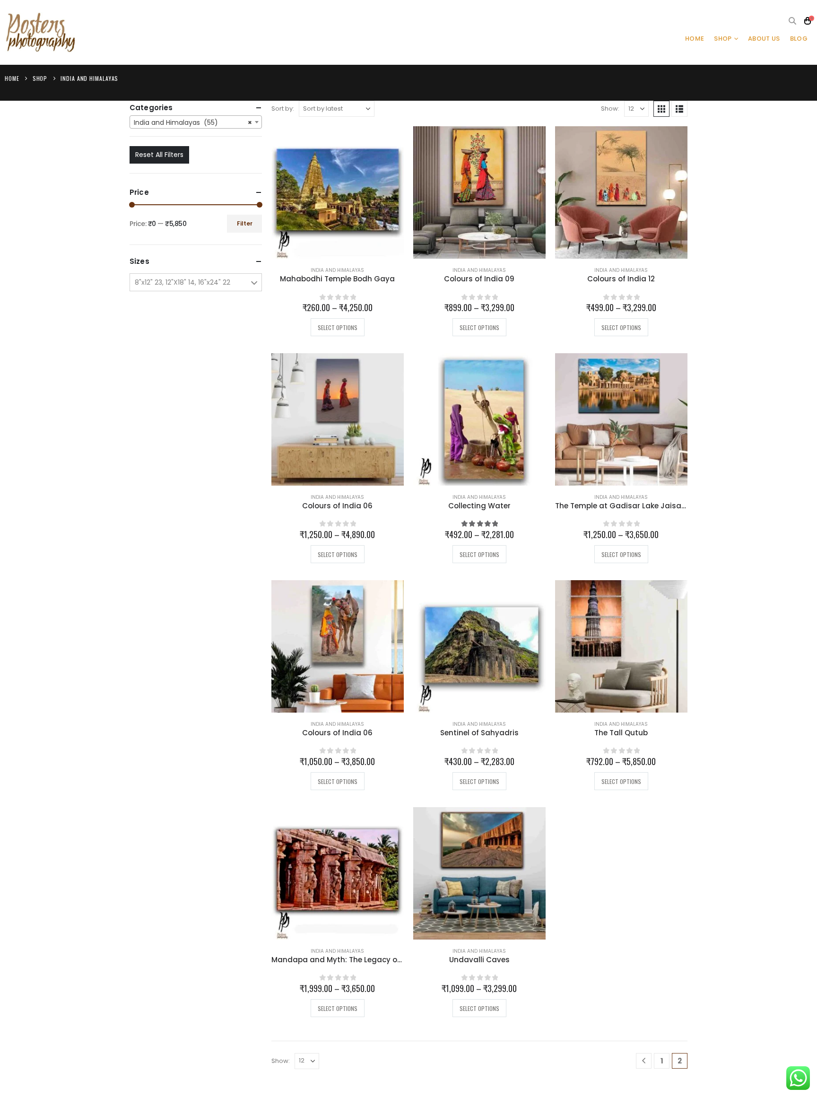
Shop (722, 38)
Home (694, 38)
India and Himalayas (337, 270)
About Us (764, 38)
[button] (792, 21)
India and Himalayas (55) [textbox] (193, 122)
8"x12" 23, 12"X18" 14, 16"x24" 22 (182, 282)
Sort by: (282, 108)
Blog (799, 38)
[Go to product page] (337, 192)
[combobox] (196, 122)
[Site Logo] (40, 32)
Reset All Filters (159, 154)
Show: (610, 108)
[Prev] (644, 1061)
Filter (244, 223)
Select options (337, 327)
